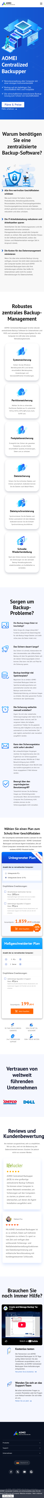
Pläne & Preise (13, 104)
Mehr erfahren (8, 109)
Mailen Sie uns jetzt (22, 1401)
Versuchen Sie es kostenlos (24, 1372)
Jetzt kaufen (24, 929)
